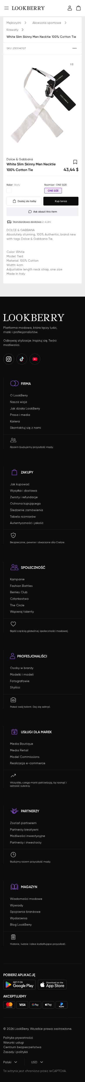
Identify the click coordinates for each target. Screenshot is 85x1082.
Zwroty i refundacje (24, 497)
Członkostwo (19, 598)
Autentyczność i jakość (26, 523)
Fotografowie (19, 681)
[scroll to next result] (71, 105)
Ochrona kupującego (25, 503)
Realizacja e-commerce (27, 763)
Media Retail (19, 750)
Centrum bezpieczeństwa (22, 1047)
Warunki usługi (13, 1042)
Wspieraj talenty (22, 611)
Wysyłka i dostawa (23, 490)
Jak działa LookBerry (25, 408)
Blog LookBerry (21, 924)
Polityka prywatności (18, 1037)
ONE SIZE (53, 190)
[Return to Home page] (28, 8)
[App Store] (52, 984)
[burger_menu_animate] (6, 8)
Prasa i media (20, 415)
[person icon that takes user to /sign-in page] (69, 8)
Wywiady (16, 905)
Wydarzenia (18, 918)
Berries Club (18, 592)
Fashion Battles (21, 586)
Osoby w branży (21, 668)
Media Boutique (21, 743)
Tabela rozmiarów (23, 516)
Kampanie (17, 579)
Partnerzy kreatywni (24, 829)
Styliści (15, 687)
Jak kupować (19, 484)
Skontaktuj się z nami (25, 427)
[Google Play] (19, 984)
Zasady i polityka (15, 1052)
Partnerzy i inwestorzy (25, 842)
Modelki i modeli (22, 674)
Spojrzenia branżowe (25, 911)
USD (34, 1062)
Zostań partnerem (23, 823)
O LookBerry (19, 395)
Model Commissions (24, 757)
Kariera (15, 421)
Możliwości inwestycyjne (27, 836)
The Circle (17, 605)
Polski (7, 1062)
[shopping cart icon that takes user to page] (78, 8)
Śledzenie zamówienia (26, 510)
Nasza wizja (18, 402)
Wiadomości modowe (26, 899)
